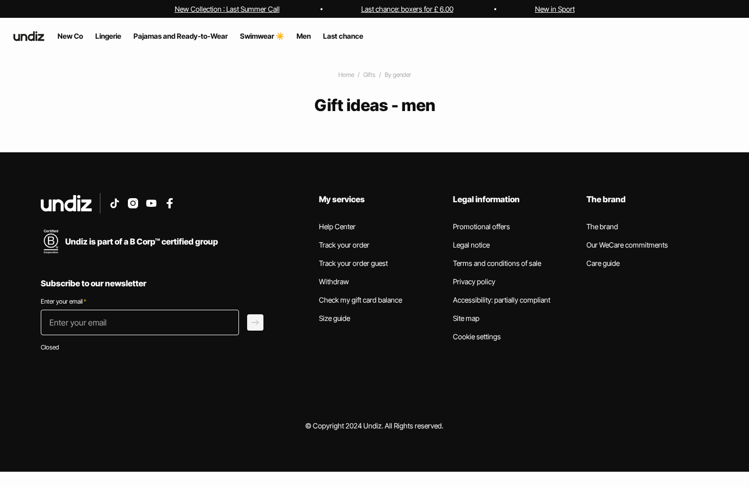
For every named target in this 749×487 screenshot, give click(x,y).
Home (346, 74)
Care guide (603, 263)
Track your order (344, 244)
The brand (602, 226)
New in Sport (555, 9)
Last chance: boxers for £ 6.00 (407, 9)
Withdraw (334, 281)
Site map (466, 318)
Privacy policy (474, 281)
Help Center (337, 226)
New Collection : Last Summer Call (227, 9)
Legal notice (471, 244)
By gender (398, 74)
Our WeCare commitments (627, 244)
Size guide (334, 318)
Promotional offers (481, 226)
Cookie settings (477, 336)
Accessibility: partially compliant (501, 299)
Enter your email (63, 301)
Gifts (369, 74)
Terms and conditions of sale (497, 263)
